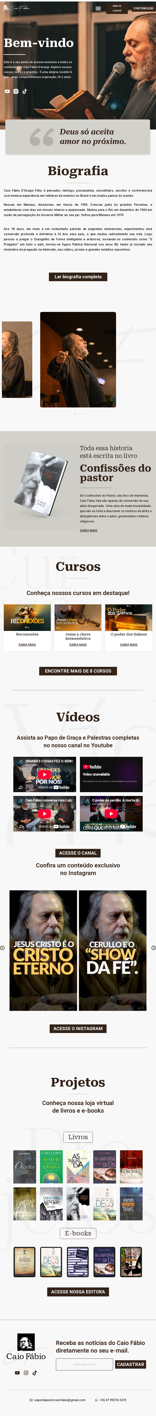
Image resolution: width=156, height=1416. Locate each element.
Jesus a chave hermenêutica (78, 636)
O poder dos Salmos (129, 634)
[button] (98, 8)
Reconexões (27, 634)
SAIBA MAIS (88, 530)
